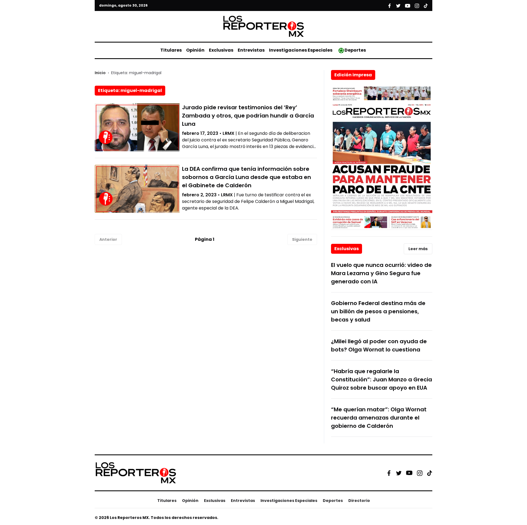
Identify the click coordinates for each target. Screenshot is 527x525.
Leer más (418, 249)
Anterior (108, 239)
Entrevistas (251, 50)
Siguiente (302, 239)
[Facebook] (389, 473)
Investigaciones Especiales (300, 50)
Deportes (355, 50)
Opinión (195, 50)
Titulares (171, 50)
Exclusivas (221, 50)
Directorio (359, 500)
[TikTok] (429, 473)
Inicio (100, 73)
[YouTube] (409, 473)
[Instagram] (419, 473)
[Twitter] (399, 473)
